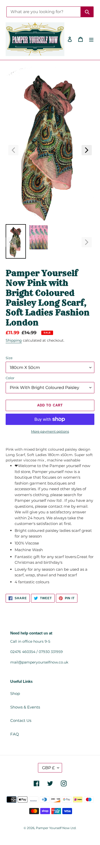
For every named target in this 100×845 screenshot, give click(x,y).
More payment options (50, 431)
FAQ (14, 734)
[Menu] (91, 39)
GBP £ (48, 767)
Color (10, 378)
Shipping (14, 340)
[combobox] (43, 11)
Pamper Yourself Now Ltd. (56, 828)
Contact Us (20, 720)
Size (9, 358)
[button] (13, 150)
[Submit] (87, 11)
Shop (15, 693)
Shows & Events (25, 707)
